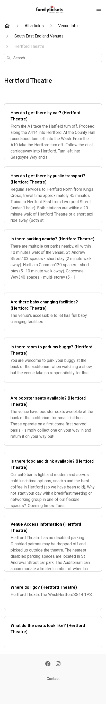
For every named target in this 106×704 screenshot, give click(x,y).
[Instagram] (58, 664)
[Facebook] (48, 664)
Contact (53, 679)
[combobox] (53, 58)
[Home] (7, 26)
